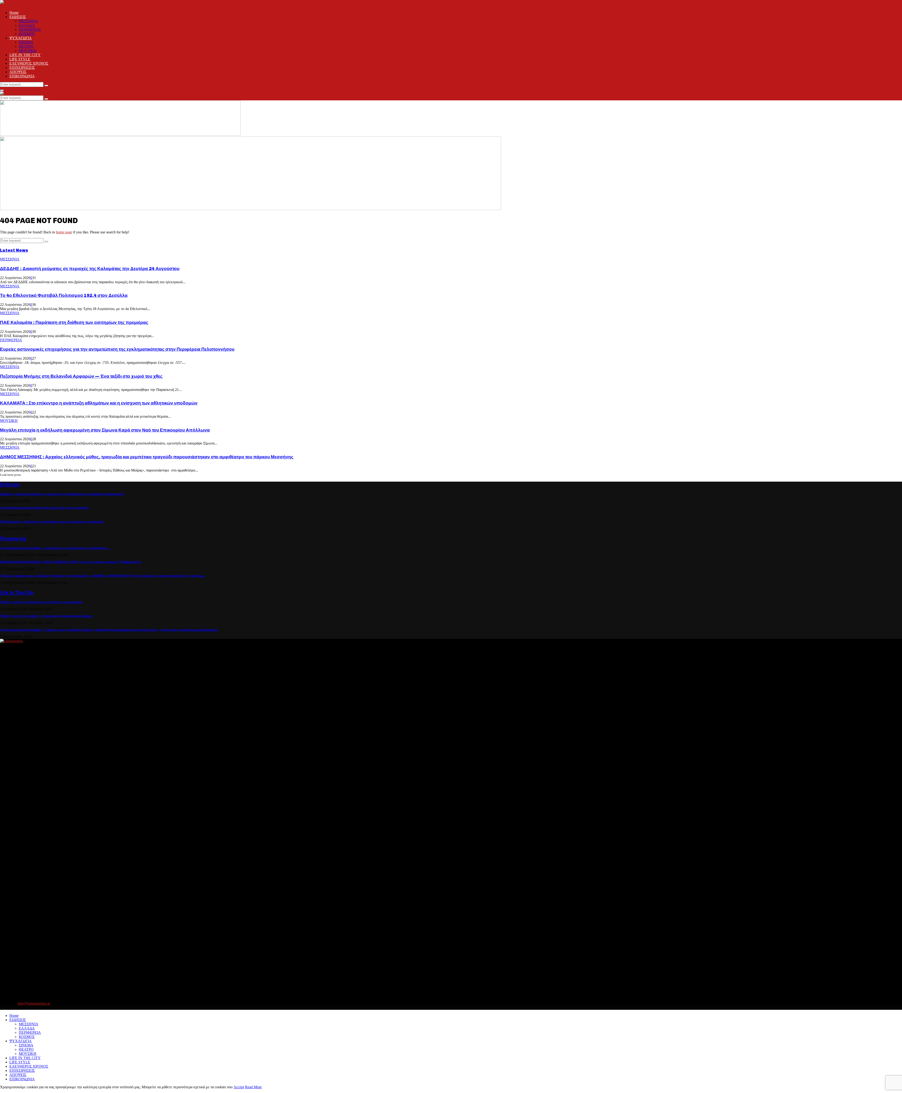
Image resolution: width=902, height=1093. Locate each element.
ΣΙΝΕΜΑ (26, 42)
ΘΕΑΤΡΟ (26, 46)
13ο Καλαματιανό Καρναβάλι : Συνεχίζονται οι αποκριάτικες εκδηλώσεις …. (56, 548)
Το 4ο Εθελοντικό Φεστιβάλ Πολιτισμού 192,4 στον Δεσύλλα (64, 295)
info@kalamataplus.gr (34, 1003)
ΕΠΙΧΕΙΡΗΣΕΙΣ (22, 68)
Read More (253, 1087)
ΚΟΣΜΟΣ (27, 34)
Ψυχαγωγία (13, 538)
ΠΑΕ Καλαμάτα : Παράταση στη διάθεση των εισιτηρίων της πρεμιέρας (74, 322)
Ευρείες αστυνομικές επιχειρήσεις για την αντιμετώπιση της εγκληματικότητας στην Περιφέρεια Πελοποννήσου (117, 349)
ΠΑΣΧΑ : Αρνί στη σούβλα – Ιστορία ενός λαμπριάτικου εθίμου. (46, 616)
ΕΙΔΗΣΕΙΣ (17, 17)
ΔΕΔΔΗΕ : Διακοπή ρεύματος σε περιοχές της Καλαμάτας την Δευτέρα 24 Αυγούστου (89, 268)
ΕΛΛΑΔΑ (27, 25)
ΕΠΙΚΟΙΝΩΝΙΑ (22, 76)
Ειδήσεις (10, 484)
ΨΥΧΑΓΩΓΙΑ (20, 38)
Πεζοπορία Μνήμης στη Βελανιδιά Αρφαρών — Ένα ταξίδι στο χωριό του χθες (81, 376)
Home (14, 13)
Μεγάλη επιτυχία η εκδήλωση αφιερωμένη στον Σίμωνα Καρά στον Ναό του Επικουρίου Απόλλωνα (105, 430)
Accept (238, 1087)
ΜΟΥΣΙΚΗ (27, 51)
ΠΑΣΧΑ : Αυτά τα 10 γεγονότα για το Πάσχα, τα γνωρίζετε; (41, 602)
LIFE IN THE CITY (25, 55)
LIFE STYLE (19, 59)
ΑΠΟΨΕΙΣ (17, 72)
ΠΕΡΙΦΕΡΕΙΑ (30, 29)
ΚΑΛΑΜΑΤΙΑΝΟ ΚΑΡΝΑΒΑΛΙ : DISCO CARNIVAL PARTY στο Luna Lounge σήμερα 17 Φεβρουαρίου (70, 562)
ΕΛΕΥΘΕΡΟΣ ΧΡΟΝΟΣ (28, 63)
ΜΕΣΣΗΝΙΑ (28, 21)
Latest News (14, 250)
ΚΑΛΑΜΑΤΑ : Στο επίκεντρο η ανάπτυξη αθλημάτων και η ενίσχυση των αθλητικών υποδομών (99, 403)
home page (64, 232)
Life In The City (17, 592)
